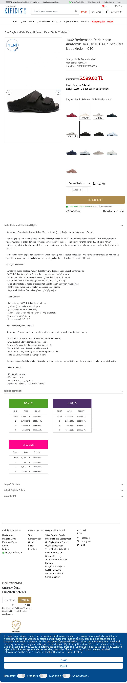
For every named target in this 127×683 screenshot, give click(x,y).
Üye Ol (84, 11)
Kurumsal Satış (9, 542)
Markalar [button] (85, 21)
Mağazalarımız (109, 2)
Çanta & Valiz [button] (43, 21)
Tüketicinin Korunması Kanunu (56, 561)
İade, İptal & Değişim (55, 566)
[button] (99, 21)
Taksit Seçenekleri (12, 390)
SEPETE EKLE (95, 200)
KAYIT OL (25, 599)
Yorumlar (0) (10, 496)
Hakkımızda (8, 535)
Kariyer (5, 545)
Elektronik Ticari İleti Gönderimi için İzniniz (17, 609)
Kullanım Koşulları (54, 552)
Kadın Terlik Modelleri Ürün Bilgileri (20, 225)
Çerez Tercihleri (52, 577)
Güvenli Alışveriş (53, 556)
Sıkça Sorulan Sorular (55, 535)
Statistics (32, 675)
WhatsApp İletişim (77, 2)
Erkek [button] (32, 21)
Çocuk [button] (24, 21)
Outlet (31, 542)
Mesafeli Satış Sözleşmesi (58, 538)
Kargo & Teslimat (12, 484)
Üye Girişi (96, 11)
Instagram (85, 541)
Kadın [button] (16, 21)
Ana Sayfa (10, 32)
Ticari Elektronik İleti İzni (57, 549)
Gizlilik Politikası (53, 570)
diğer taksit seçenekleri (96, 89)
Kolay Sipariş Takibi (94, 2)
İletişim (5, 549)
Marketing (55, 675)
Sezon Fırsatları (32, 547)
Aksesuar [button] (57, 21)
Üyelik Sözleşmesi (54, 545)
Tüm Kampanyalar (34, 536)
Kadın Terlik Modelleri (56, 32)
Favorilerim (74, 211)
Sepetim (116, 11)
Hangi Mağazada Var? (113, 211)
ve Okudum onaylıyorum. (17, 610)
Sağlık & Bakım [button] (71, 21)
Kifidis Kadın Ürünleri (30, 32)
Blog (119, 2)
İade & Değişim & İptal (14, 490)
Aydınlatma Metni (54, 573)
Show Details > (80, 675)
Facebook (85, 537)
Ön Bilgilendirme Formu (56, 542)
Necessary (10, 675)
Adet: (75, 189)
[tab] (63, 225)
